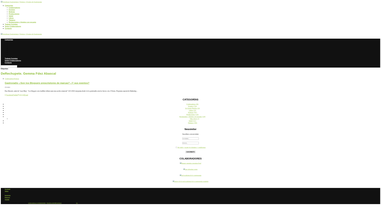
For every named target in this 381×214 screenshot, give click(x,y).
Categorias (9, 5)
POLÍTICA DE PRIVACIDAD (54, 203)
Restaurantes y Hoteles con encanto (22, 22)
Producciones (14, 14)
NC (77, 203)
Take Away (194, 119)
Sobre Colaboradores (13, 26)
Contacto (8, 28)
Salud (11, 16)
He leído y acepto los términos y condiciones (191, 147)
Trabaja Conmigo (11, 24)
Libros (11, 18)
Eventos (12, 10)
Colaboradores (14, 8)
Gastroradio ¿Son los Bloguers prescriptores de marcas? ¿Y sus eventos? (47, 83)
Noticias (12, 12)
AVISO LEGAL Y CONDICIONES (37, 203)
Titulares (12, 20)
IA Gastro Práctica (192, 108)
